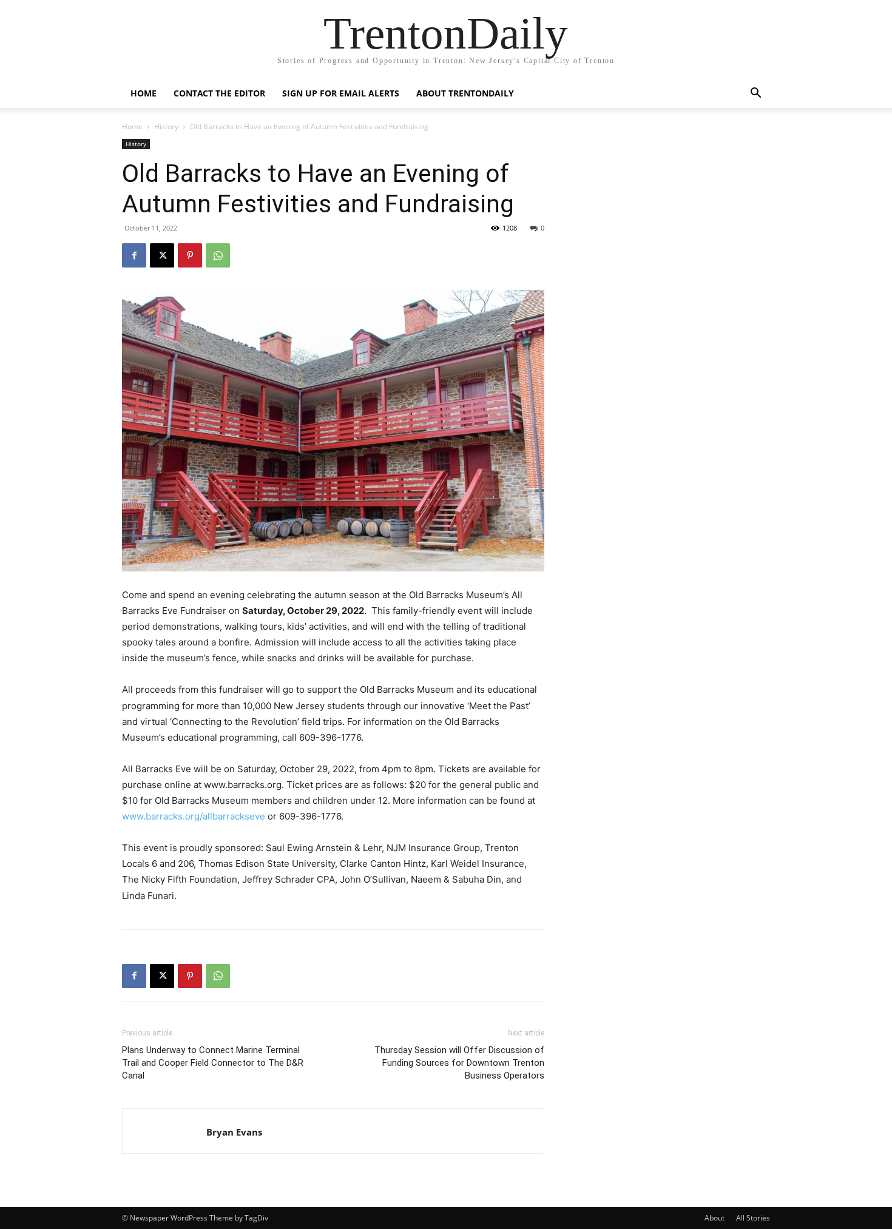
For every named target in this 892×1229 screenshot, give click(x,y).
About (714, 1218)
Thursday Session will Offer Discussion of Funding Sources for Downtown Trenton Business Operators (459, 1063)
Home (143, 93)
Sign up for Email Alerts (340, 93)
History (166, 126)
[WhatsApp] (218, 255)
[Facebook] (134, 255)
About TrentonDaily (465, 93)
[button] (755, 94)
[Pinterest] (190, 255)
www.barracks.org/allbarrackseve (193, 816)
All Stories (753, 1218)
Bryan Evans (234, 1132)
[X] (162, 255)
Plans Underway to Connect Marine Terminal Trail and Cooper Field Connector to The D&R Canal (212, 1063)
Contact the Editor (219, 93)
